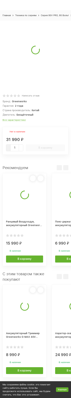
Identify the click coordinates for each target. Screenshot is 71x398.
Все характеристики (14, 120)
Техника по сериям (26, 15)
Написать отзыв (30, 95)
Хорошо (62, 389)
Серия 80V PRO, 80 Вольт (55, 15)
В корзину (45, 147)
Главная (7, 15)
